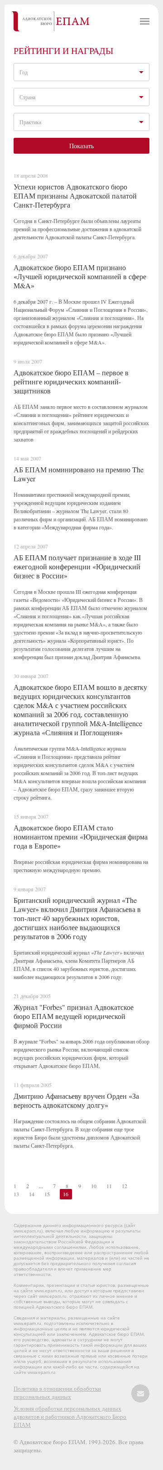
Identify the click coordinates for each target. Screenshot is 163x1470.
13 (16, 1194)
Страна (27, 97)
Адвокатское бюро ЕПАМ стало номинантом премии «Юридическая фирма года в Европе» (81, 836)
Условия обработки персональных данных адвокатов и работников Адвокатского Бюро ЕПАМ (70, 1416)
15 (47, 1194)
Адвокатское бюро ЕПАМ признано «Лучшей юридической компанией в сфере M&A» (80, 276)
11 (109, 1185)
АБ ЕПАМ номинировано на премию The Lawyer (79, 474)
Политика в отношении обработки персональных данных (57, 1392)
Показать (81, 145)
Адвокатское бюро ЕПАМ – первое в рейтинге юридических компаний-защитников (71, 381)
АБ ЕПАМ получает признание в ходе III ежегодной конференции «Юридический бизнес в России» (77, 566)
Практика (30, 122)
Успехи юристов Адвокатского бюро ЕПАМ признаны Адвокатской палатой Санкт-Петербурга (75, 195)
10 (93, 1185)
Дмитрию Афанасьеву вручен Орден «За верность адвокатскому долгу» (76, 1100)
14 (31, 1194)
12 (124, 1185)
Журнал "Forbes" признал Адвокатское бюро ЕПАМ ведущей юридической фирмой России (74, 1016)
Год (23, 72)
